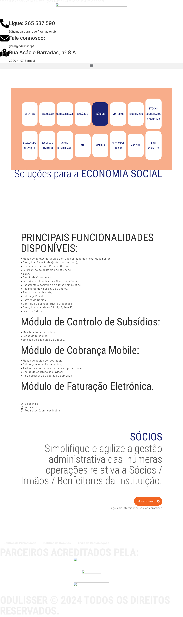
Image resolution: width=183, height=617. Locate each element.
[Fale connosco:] (4, 38)
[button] (91, 66)
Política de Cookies (57, 543)
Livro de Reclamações (93, 543)
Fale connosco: (27, 38)
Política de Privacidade (20, 543)
